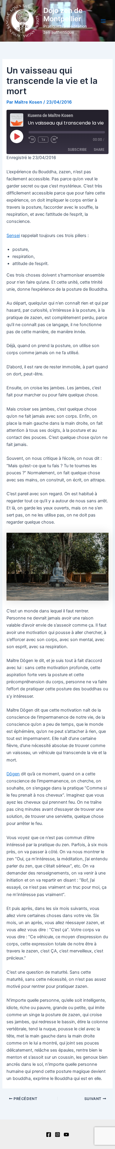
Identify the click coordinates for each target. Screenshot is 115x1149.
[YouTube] (66, 1134)
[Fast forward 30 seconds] (58, 139)
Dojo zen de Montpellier (63, 14)
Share (99, 149)
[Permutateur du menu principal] (103, 21)
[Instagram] (57, 1134)
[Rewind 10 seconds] (32, 139)
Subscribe (77, 149)
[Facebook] (48, 1134)
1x (43, 140)
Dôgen (13, 774)
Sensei (13, 235)
